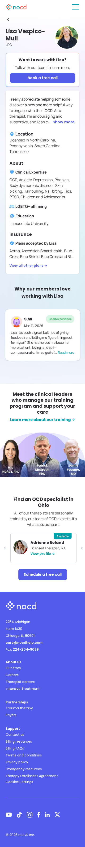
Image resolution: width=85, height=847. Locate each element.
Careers (12, 675)
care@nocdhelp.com (24, 642)
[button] (5, 548)
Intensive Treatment (23, 688)
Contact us (15, 734)
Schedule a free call (43, 574)
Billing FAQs (15, 748)
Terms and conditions (24, 755)
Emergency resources (24, 769)
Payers (11, 715)
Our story (13, 668)
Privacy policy (17, 762)
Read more (66, 352)
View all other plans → (28, 265)
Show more (64, 122)
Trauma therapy (19, 708)
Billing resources (19, 741)
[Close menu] (75, 7)
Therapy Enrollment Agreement (32, 776)
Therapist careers (20, 681)
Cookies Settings (19, 781)
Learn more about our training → (42, 419)
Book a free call (43, 78)
